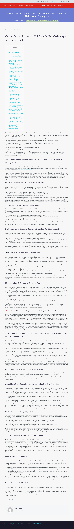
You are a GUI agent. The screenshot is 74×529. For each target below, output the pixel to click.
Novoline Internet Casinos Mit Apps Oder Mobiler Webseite (15, 101)
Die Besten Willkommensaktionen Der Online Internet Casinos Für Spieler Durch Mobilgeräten (15, 51)
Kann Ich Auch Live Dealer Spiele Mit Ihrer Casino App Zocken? (15, 116)
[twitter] (65, 1)
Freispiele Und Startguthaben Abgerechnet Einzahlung (15, 54)
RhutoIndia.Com (16, 524)
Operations (43, 5)
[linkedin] (63, 1)
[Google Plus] (9, 499)
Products (21, 5)
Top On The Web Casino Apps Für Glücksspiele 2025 (16, 85)
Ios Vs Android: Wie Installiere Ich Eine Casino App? (15, 77)
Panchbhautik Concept (29, 5)
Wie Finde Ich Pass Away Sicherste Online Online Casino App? (15, 119)
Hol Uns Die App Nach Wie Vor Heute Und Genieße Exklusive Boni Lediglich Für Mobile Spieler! (16, 97)
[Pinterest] (10, 499)
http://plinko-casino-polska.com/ (25, 169)
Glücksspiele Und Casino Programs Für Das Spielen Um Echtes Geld (16, 114)
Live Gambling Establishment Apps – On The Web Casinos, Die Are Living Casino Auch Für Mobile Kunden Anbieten (16, 73)
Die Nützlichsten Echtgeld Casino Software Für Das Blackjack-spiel (16, 59)
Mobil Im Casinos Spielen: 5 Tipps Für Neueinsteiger (15, 124)
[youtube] (68, 1)
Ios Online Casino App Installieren (16, 89)
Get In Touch (53, 5)
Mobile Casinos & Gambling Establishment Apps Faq (14, 65)
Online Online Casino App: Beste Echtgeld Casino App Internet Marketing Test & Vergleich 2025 (15, 93)
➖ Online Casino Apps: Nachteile (16, 87)
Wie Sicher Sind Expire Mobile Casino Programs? (15, 57)
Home (5, 5)
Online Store (60, 5)
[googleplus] (66, 1)
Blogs (48, 5)
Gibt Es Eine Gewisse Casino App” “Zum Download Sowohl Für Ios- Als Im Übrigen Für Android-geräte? (15, 110)
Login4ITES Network (39, 524)
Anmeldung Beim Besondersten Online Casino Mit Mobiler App (15, 80)
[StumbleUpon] (15, 499)
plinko (11, 29)
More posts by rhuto (20, 510)
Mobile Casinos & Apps (13, 103)
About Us (9, 5)
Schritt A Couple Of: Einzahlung (15, 99)
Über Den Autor (12, 90)
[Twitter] (7, 499)
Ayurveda (15, 5)
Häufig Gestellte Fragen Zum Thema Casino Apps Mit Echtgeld (16, 122)
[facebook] (61, 1)
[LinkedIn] (14, 499)
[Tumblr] (12, 499)
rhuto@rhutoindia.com (54, 1)
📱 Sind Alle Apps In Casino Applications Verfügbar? (14, 127)
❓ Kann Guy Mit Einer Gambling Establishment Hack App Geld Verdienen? (16, 69)
